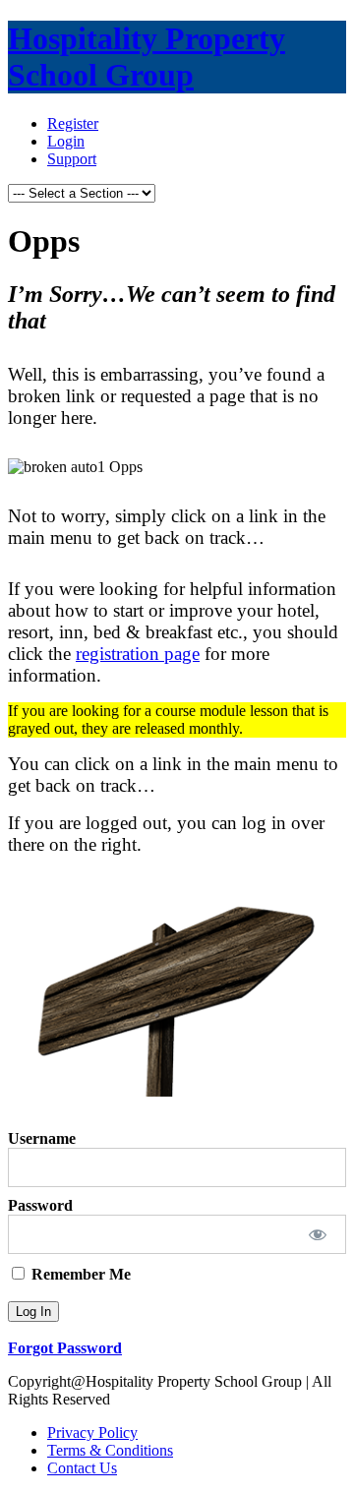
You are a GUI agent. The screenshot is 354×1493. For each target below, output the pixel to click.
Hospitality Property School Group (146, 56)
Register (72, 123)
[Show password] (318, 1234)
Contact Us (82, 1468)
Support (71, 158)
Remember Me (79, 1274)
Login (66, 141)
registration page (138, 653)
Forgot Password (65, 1348)
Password (40, 1205)
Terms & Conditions (110, 1450)
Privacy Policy (92, 1432)
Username (42, 1138)
